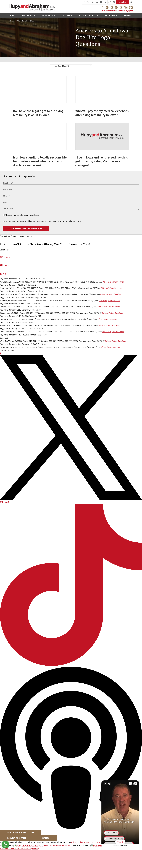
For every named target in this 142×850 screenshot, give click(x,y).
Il (4, 265)
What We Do (48, 15)
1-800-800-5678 (117, 7)
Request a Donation (16, 838)
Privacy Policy (77, 842)
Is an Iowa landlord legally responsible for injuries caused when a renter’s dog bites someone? (40, 161)
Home (12, 15)
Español (122, 2)
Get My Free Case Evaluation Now (26, 228)
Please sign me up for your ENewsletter (22, 215)
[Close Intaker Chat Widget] (135, 783)
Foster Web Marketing (57, 845)
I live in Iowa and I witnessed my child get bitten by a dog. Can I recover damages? (101, 161)
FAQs (18, 21)
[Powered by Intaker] (124, 845)
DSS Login (96, 842)
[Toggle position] (130, 783)
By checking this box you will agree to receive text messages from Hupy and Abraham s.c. (44, 221)
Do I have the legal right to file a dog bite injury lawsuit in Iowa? (38, 113)
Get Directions (118, 281)
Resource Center (88, 15)
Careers (45, 838)
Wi (6, 257)
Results (66, 15)
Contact (128, 15)
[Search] (131, 2)
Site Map (87, 842)
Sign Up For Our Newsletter (20, 832)
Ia (3, 273)
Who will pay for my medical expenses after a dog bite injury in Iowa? (102, 113)
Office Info (106, 281)
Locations (110, 15)
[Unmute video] (105, 783)
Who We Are (28, 15)
